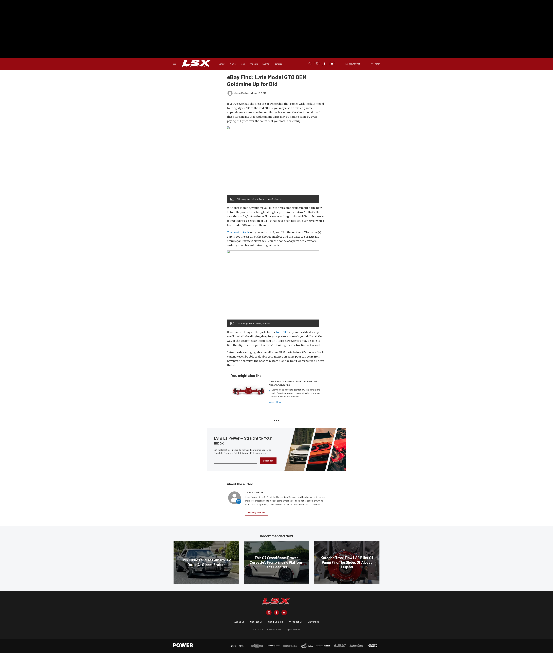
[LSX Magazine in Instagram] (269, 612)
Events (265, 63)
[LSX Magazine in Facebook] (276, 612)
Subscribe (268, 460)
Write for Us (296, 621)
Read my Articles (256, 512)
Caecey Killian (275, 402)
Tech (242, 63)
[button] (273, 160)
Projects (253, 63)
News (233, 63)
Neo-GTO (282, 332)
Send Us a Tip (275, 621)
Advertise (313, 621)
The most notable (238, 232)
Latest (222, 63)
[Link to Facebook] (324, 63)
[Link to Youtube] (332, 63)
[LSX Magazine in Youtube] (284, 612)
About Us (239, 621)
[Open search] (309, 63)
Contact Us (256, 621)
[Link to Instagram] (317, 63)
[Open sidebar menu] (174, 64)
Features (278, 63)
